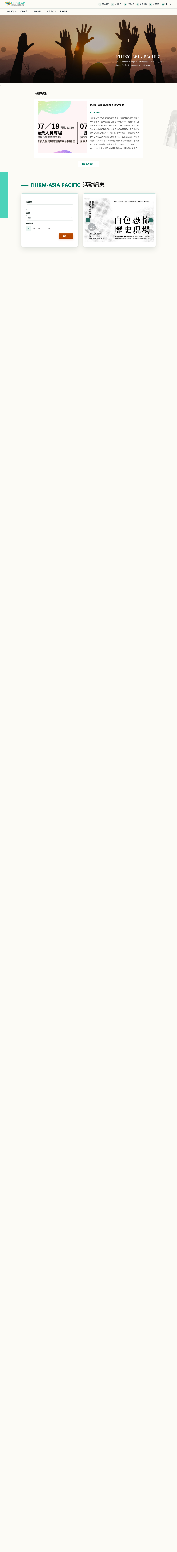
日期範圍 (29, 224)
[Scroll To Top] (173, 1549)
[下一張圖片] (173, 49)
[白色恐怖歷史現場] (119, 219)
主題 (28, 213)
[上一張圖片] (3, 49)
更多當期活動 (87, 164)
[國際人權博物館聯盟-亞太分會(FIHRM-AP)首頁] (15, 3)
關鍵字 (29, 202)
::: (94, 4)
